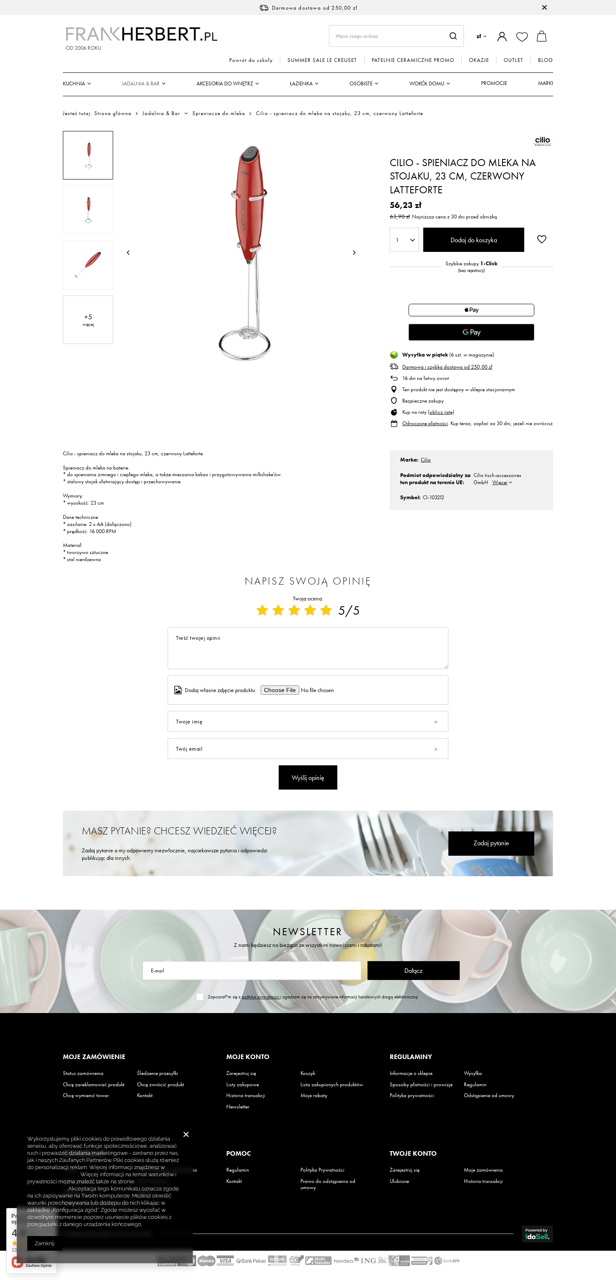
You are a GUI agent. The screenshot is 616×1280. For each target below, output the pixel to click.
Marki (545, 83)
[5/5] (326, 610)
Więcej (499, 482)
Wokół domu (426, 83)
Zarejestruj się (241, 1073)
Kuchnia (74, 83)
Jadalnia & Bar (141, 83)
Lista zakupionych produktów (331, 1084)
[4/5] (310, 610)
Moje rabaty (313, 1095)
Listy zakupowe (242, 1084)
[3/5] (294, 610)
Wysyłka (473, 1073)
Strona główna (113, 113)
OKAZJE (479, 60)
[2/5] (278, 610)
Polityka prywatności (412, 1095)
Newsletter (308, 932)
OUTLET (513, 60)
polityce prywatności (52, 1174)
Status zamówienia (83, 1073)
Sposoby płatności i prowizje (421, 1084)
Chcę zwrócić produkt (160, 1084)
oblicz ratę (441, 412)
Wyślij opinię (308, 777)
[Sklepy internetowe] (537, 1234)
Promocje (494, 83)
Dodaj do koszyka (473, 240)
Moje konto (247, 1057)
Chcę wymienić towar (86, 1095)
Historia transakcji (245, 1095)
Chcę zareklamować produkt (93, 1084)
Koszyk (307, 1073)
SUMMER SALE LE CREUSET (322, 60)
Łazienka (301, 83)
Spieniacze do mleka (218, 113)
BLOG (545, 60)
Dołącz (413, 970)
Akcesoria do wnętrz (225, 83)
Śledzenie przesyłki (157, 1073)
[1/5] (262, 610)
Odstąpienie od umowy (489, 1095)
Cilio (426, 459)
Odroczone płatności (425, 423)
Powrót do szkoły (251, 60)
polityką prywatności (261, 997)
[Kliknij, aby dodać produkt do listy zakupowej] (542, 239)
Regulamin (475, 1084)
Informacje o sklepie (411, 1073)
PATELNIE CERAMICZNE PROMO (413, 60)
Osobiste (361, 83)
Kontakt (145, 1095)
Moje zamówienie (94, 1057)
